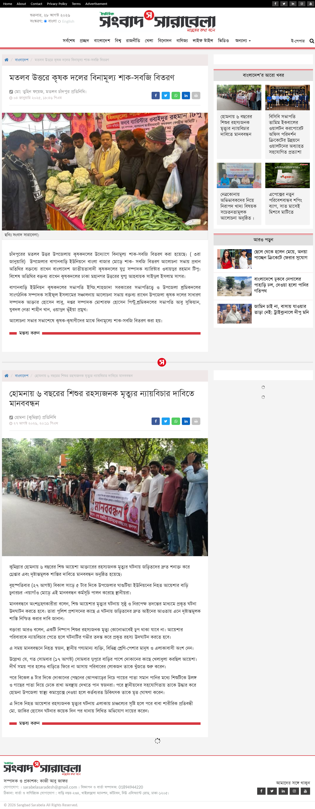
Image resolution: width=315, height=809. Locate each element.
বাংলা (52, 21)
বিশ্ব (118, 41)
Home (7, 4)
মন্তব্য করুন (29, 333)
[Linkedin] (293, 3)
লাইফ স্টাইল (203, 41)
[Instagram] (301, 3)
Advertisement (96, 4)
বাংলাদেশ (102, 41)
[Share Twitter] (165, 95)
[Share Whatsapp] (176, 95)
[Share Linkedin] (186, 95)
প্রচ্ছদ (84, 41)
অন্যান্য (241, 41)
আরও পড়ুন (263, 240)
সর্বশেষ (69, 41)
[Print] (196, 95)
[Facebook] (275, 3)
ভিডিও (223, 41)
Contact (36, 4)
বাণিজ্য (182, 41)
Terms (76, 4)
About (21, 4)
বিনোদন (165, 41)
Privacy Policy (57, 4)
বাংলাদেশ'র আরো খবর (263, 75)
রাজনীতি (133, 41)
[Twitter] (284, 3)
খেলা (149, 41)
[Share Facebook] (155, 95)
